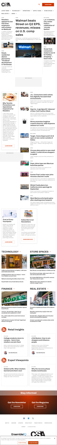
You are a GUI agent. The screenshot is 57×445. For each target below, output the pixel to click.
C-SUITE (32, 119)
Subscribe (48, 4)
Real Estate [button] (5, 13)
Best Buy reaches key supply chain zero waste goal (41, 312)
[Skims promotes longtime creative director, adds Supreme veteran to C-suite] (24, 125)
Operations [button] (26, 10)
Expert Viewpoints (18, 360)
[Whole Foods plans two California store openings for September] (24, 188)
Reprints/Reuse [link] (48, 422)
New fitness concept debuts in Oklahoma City (42, 270)
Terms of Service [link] (38, 422)
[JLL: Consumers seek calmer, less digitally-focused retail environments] (24, 98)
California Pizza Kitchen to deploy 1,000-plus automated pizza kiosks (14, 271)
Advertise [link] (20, 422)
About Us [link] (7, 422)
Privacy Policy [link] (28, 422)
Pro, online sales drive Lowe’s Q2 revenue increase (13, 316)
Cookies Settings (32, 426)
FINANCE (7, 289)
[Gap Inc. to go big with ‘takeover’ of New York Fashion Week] (24, 111)
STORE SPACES (39, 251)
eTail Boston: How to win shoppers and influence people (41, 340)
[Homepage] (6, 4)
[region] (28, 440)
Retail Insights (16, 329)
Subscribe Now (28, 239)
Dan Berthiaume (13, 352)
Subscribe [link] (13, 422)
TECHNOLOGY (10, 251)
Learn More (8, 145)
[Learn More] (10, 97)
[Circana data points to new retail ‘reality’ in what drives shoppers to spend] (24, 153)
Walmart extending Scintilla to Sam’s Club (12, 278)
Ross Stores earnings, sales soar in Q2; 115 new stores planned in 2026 (42, 274)
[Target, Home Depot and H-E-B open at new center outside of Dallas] (24, 139)
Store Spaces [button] (48, 10)
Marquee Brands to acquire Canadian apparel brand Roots (14, 308)
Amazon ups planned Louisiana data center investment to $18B (42, 320)
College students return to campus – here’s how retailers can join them (13, 275)
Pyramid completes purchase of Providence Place (42, 308)
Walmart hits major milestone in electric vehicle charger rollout (41, 282)
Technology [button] (16, 10)
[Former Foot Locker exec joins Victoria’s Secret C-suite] (24, 177)
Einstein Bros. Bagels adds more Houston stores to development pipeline (41, 316)
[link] (24, 418)
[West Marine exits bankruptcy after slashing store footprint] (24, 200)
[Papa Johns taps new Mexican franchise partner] (24, 165)
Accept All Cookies (33, 442)
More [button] (13, 13)
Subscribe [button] (17, 406)
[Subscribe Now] (28, 214)
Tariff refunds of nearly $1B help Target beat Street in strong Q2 (13, 320)
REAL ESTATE (33, 133)
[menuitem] (6, 10)
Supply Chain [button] (37, 10)
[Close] (54, 438)
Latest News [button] (5, 10)
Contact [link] (23, 426)
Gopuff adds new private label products (12, 281)
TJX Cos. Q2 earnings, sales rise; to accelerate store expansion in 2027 (11, 312)
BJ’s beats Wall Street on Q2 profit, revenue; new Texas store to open (42, 278)
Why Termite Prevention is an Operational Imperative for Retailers (9, 107)
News (31, 92)
